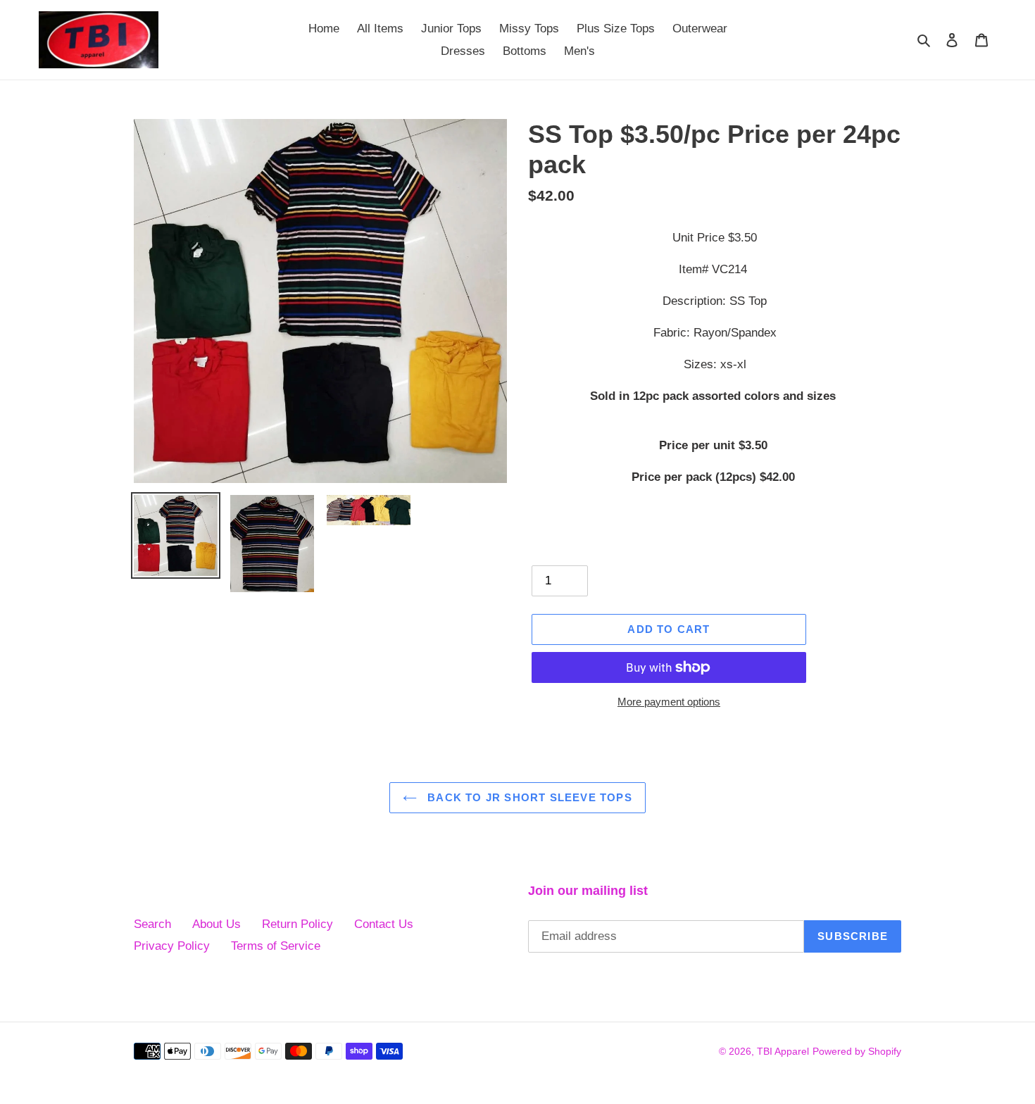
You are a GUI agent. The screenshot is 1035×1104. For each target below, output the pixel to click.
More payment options (668, 702)
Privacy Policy (172, 946)
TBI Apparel (783, 1051)
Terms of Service (275, 946)
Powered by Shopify (857, 1051)
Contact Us (383, 924)
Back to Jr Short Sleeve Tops (528, 797)
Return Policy (297, 924)
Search (152, 924)
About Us (216, 924)
